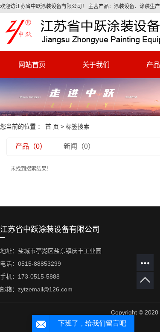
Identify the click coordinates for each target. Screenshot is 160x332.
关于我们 (96, 64)
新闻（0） (79, 146)
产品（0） (31, 146)
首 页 (52, 126)
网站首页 (32, 64)
